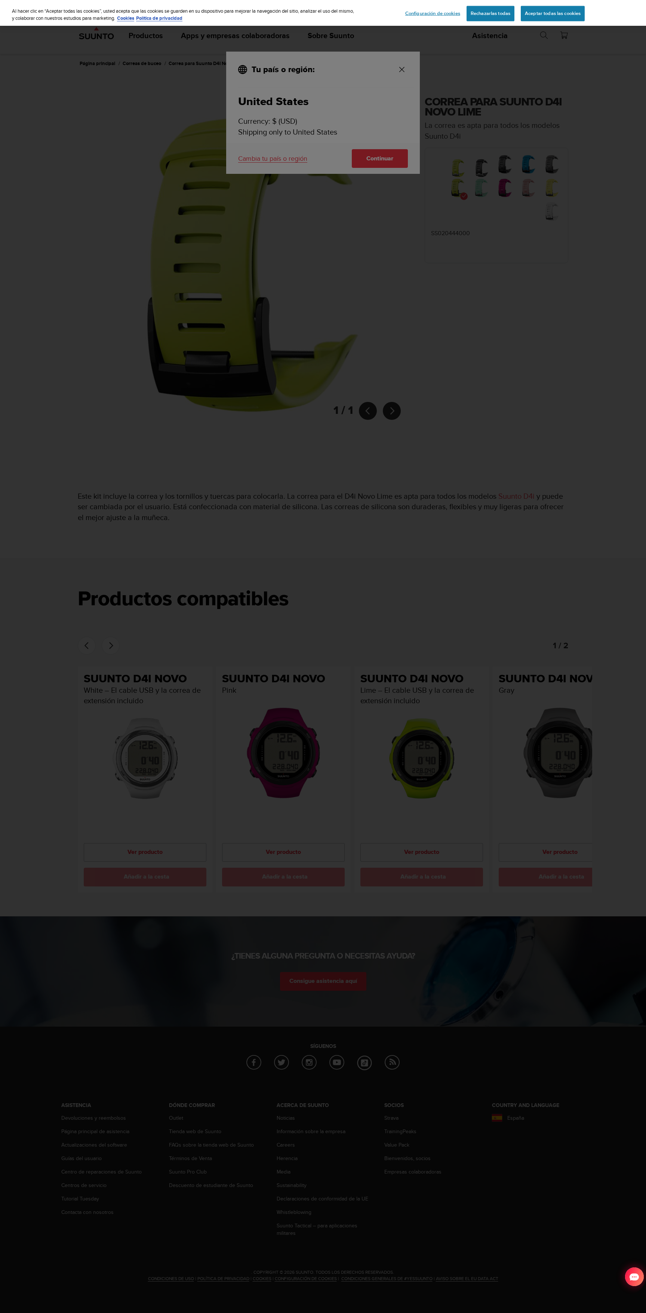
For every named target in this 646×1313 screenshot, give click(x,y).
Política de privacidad (159, 18)
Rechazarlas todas (490, 13)
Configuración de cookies (432, 13)
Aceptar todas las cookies (553, 13)
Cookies (125, 18)
